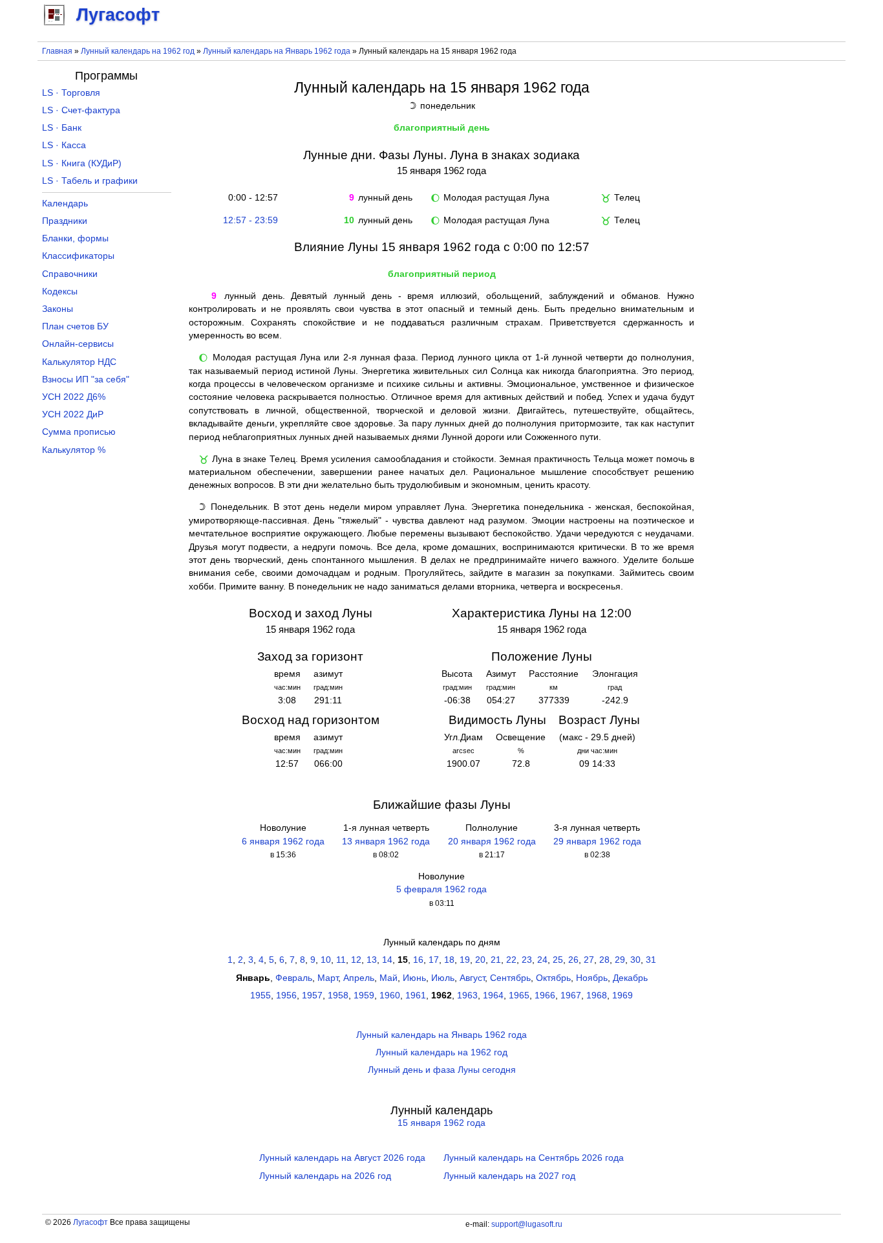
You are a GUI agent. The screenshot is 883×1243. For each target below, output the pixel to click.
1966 (545, 995)
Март (327, 978)
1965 (519, 995)
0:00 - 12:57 (250, 198)
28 (604, 960)
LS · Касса (64, 145)
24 (542, 960)
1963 (467, 995)
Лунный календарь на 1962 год (138, 51)
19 (465, 960)
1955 (260, 995)
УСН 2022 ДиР (72, 414)
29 (620, 960)
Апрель (358, 978)
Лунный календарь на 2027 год (509, 1176)
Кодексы (60, 291)
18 (449, 960)
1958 (338, 995)
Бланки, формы (75, 238)
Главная (57, 51)
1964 (493, 995)
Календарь (65, 203)
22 (511, 960)
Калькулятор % (73, 450)
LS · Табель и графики (90, 181)
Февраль (293, 978)
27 (589, 960)
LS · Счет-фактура (81, 110)
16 (418, 960)
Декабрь (630, 978)
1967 (570, 995)
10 (326, 960)
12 (356, 960)
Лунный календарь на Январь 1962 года (276, 51)
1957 (312, 995)
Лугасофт (90, 1222)
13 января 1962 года (386, 841)
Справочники (70, 274)
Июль (442, 978)
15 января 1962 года (441, 1123)
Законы (57, 309)
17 (434, 960)
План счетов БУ (75, 326)
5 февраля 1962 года (441, 889)
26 (573, 960)
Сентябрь (510, 978)
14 (387, 960)
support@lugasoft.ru (526, 1224)
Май (388, 978)
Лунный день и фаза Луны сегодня (442, 1070)
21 (496, 960)
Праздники (64, 221)
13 (372, 960)
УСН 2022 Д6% (73, 397)
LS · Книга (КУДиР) (82, 163)
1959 (364, 995)
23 (527, 960)
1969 (622, 995)
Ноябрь (592, 978)
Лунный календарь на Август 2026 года (342, 1158)
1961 (415, 995)
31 (651, 960)
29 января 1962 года (597, 841)
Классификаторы (78, 256)
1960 (389, 995)
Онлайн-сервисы (78, 344)
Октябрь (553, 978)
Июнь (414, 978)
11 (341, 960)
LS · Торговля (71, 93)
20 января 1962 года (492, 841)
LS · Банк (61, 128)
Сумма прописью (79, 432)
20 (480, 960)
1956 (286, 995)
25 (558, 960)
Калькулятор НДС (79, 362)
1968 (596, 995)
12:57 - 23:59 (250, 220)
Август (472, 978)
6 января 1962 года (283, 841)
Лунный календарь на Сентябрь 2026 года (533, 1158)
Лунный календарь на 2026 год (325, 1176)
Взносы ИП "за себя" (85, 379)
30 (635, 960)
